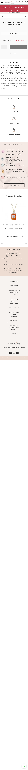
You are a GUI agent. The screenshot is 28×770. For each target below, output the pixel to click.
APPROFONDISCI (14, 185)
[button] (19, 2)
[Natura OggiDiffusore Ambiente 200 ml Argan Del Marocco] (14, 211)
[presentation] (2, 16)
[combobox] (4, 47)
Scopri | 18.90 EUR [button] (12, 236)
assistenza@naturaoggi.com (13, 253)
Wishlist (14, 53)
